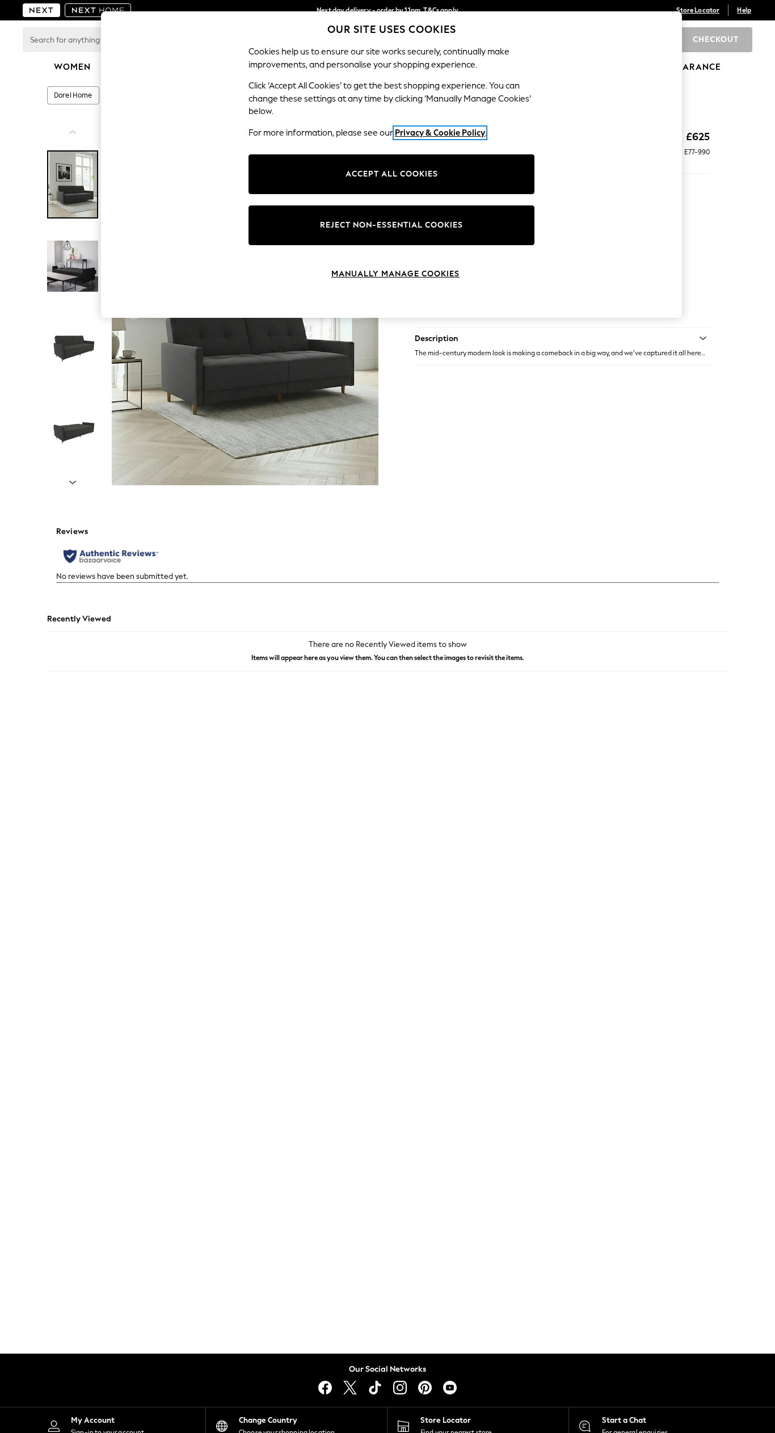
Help (744, 10)
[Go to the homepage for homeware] (98, 10)
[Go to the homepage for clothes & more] (41, 10)
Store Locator (697, 10)
